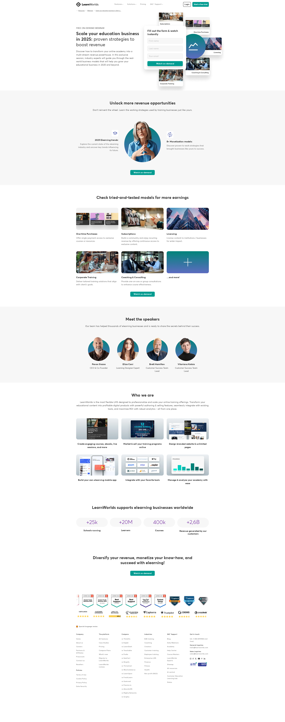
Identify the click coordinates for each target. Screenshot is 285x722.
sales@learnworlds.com (199, 654)
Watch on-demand (165, 63)
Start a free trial (201, 4)
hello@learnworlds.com (199, 647)
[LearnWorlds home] (87, 4)
